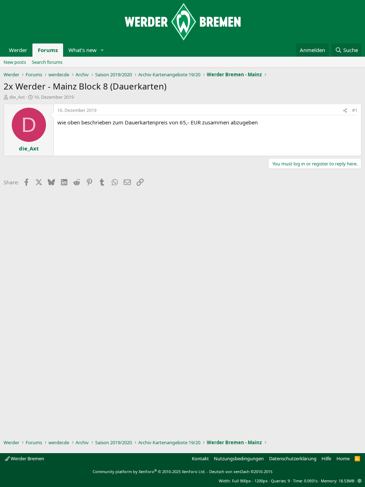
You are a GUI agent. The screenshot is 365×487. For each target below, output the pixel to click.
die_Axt (17, 97)
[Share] (345, 111)
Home (343, 458)
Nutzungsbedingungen (239, 458)
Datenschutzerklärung (293, 458)
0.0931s (311, 480)
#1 (355, 110)
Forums (48, 49)
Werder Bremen (27, 458)
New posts (15, 62)
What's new (82, 49)
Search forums (47, 62)
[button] (102, 50)
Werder (18, 49)
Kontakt (200, 458)
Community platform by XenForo (149, 471)
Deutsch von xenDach (240, 471)
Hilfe (326, 458)
